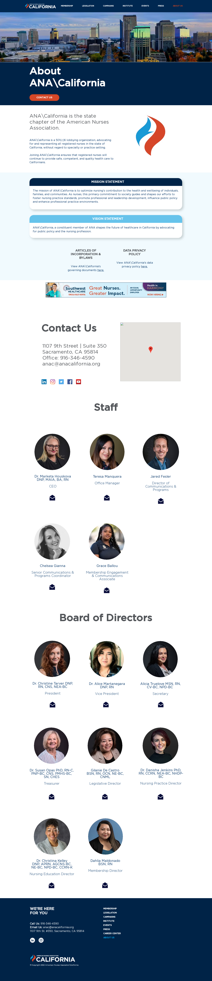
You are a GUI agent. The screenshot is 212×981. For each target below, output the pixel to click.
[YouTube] (78, 381)
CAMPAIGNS (109, 917)
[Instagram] (52, 381)
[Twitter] (61, 381)
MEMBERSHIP (110, 909)
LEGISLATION (110, 913)
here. (100, 270)
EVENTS (107, 925)
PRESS (106, 929)
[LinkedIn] (44, 381)
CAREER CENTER (112, 933)
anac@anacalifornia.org (71, 364)
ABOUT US (108, 938)
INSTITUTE (108, 921)
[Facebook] (69, 381)
